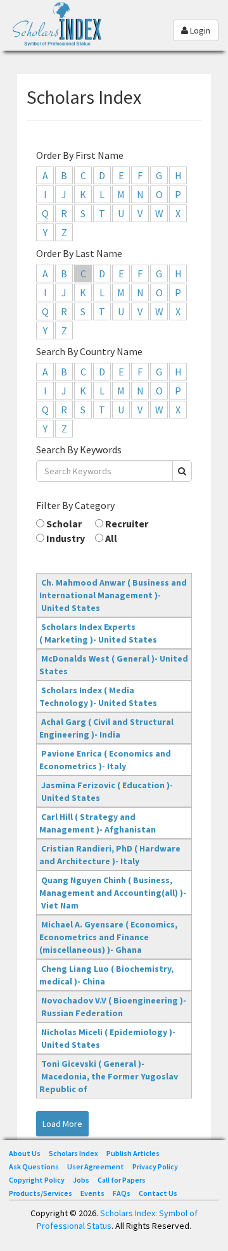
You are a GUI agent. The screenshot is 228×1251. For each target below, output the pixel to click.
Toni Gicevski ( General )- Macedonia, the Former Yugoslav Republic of (108, 1076)
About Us (25, 1153)
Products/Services (40, 1193)
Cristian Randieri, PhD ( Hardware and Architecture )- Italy (109, 855)
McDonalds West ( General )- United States (113, 665)
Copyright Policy (37, 1180)
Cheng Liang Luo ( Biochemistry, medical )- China (106, 975)
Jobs (81, 1180)
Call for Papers (122, 1180)
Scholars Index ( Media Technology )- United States (98, 696)
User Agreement (95, 1166)
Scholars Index (73, 1153)
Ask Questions (34, 1166)
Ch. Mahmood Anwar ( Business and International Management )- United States (113, 595)
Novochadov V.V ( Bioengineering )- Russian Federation (112, 1007)
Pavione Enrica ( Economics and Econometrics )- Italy (105, 760)
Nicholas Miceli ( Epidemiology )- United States (107, 1038)
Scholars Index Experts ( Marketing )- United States (98, 633)
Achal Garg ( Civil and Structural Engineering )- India (106, 728)
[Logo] (60, 34)
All (110, 538)
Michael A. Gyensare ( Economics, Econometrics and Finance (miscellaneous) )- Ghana (108, 937)
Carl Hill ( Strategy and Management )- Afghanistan (97, 823)
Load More (62, 1123)
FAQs (121, 1193)
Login (199, 30)
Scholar (63, 523)
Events (92, 1193)
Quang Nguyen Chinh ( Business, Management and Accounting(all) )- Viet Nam (112, 892)
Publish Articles (133, 1153)
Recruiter (125, 523)
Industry (64, 538)
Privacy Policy (155, 1166)
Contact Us (158, 1193)
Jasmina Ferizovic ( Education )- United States (106, 791)
